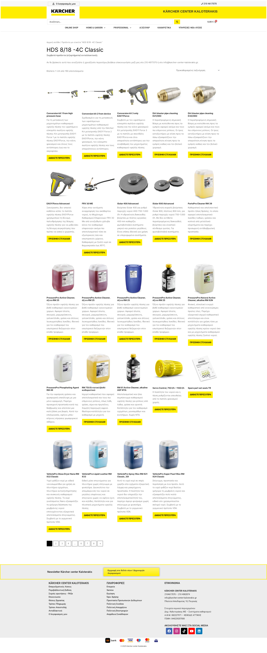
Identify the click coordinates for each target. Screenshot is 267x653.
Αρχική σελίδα (53, 42)
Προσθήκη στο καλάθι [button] (165, 154)
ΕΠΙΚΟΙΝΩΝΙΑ (172, 583)
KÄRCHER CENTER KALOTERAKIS (190, 11)
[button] (96, 27)
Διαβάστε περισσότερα (59, 158)
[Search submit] (177, 21)
